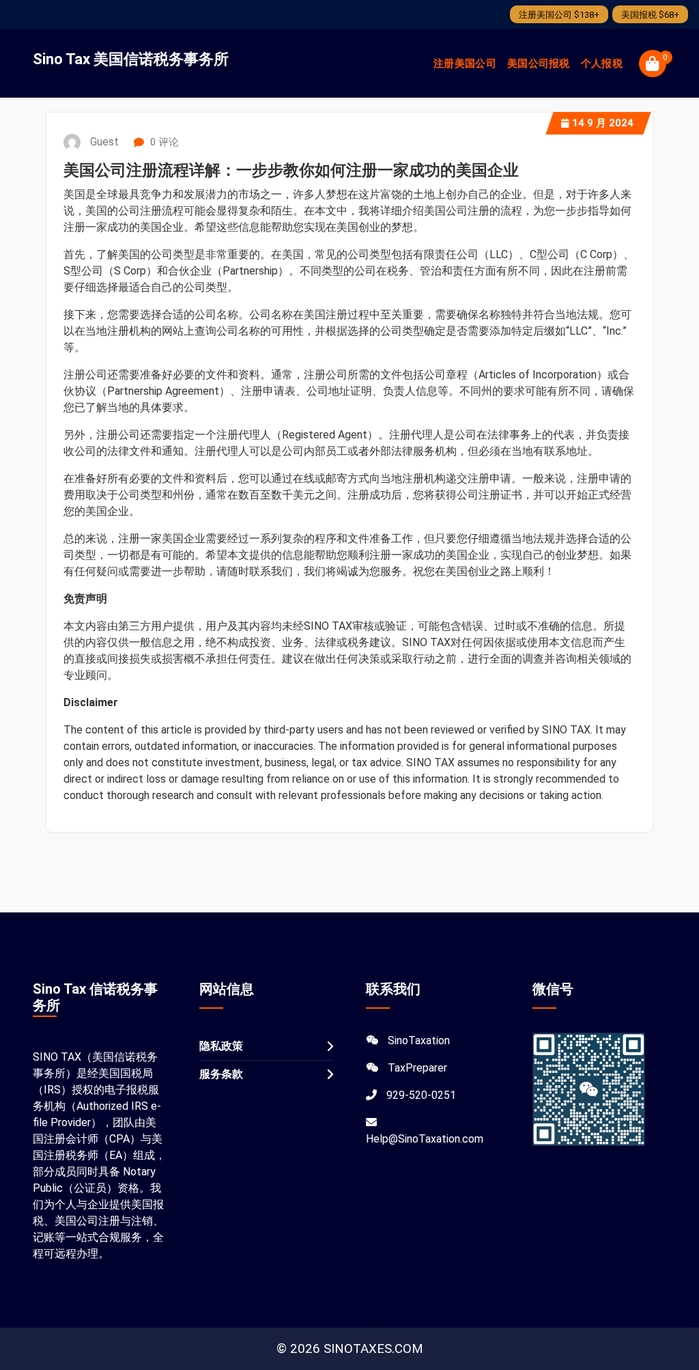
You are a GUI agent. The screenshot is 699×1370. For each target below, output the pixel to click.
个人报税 (602, 63)
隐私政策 (221, 1045)
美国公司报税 (538, 63)
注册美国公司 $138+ (559, 15)
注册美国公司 (464, 63)
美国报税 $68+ (650, 15)
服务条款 (221, 1073)
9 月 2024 (602, 123)
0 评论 (163, 142)
